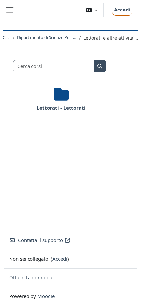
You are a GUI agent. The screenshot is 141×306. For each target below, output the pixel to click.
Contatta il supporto (40, 240)
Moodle (46, 296)
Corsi (6, 37)
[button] (92, 10)
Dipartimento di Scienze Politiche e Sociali (46, 37)
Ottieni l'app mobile (31, 277)
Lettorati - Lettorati (61, 107)
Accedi (122, 9)
